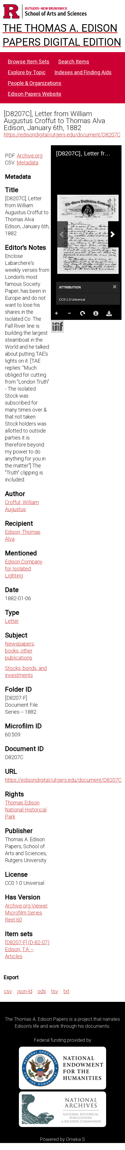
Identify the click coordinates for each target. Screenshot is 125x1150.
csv (8, 991)
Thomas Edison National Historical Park (26, 810)
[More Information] (96, 313)
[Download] (109, 313)
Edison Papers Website (34, 94)
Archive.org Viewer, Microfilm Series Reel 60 (26, 913)
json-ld (24, 991)
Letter (12, 621)
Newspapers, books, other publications (20, 651)
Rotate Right (83, 313)
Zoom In (57, 313)
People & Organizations (34, 83)
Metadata (27, 163)
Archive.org (29, 156)
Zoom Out (70, 313)
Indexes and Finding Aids (83, 72)
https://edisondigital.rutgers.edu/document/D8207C (62, 135)
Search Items (73, 62)
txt (66, 991)
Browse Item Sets (28, 62)
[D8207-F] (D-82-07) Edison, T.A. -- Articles (27, 949)
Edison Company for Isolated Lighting (23, 569)
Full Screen (70, 325)
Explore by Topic (27, 72)
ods (42, 991)
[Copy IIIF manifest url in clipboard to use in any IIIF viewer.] (57, 326)
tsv (54, 991)
